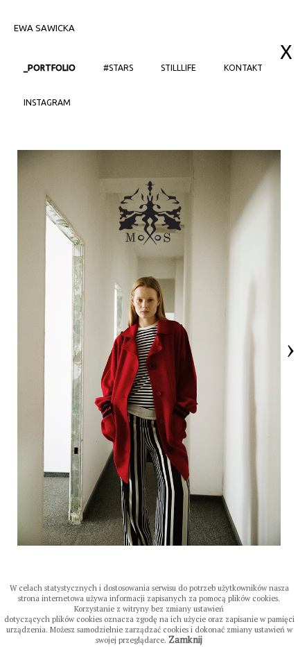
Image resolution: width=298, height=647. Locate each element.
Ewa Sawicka (44, 28)
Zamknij (185, 639)
